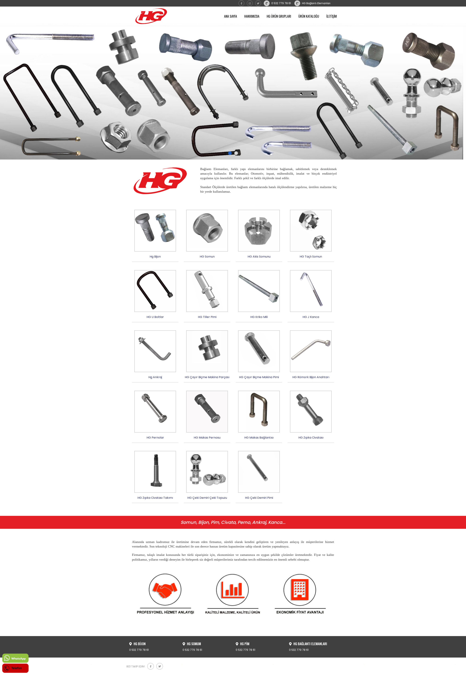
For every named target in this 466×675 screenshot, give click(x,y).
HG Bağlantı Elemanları (316, 3)
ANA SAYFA (230, 16)
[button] (230, 153)
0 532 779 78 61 (281, 3)
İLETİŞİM (331, 16)
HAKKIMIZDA (251, 16)
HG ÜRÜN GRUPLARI (279, 16)
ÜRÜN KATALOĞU (308, 16)
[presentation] (8, 88)
